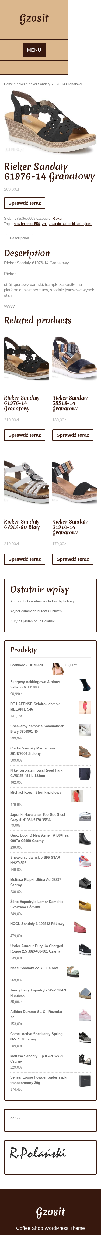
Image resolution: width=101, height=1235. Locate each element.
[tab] (19, 238)
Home (8, 84)
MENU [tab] (34, 50)
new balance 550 (27, 224)
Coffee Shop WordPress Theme (50, 1228)
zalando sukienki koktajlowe (70, 224)
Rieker (20, 84)
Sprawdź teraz (24, 203)
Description (19, 238)
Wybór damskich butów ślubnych (36, 611)
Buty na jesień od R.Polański (32, 621)
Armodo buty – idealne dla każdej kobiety (42, 601)
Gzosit (34, 18)
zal (44, 224)
